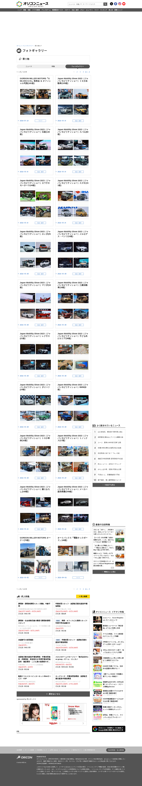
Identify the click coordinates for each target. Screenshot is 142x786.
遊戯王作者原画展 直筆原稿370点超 (110, 459)
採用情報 (112, 750)
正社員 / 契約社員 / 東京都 (71, 662)
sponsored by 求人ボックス (26, 699)
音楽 (29, 10)
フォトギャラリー (28, 46)
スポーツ (67, 10)
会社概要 (19, 750)
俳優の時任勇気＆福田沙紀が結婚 (109, 448)
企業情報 (121, 750)
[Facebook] (115, 3)
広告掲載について (42, 750)
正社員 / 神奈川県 (34, 609)
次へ (86, 72)
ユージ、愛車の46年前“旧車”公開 (109, 442)
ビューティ (89, 10)
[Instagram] (119, 3)
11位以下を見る (110, 485)
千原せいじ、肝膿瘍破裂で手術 (109, 475)
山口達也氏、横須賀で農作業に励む (110, 432)
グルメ (82, 10)
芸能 (24, 10)
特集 (53, 66)
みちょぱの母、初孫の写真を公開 (109, 469)
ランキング (103, 10)
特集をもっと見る (109, 572)
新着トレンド (118, 10)
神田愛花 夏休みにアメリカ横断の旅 (110, 437)
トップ (20, 10)
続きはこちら (54, 694)
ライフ (97, 10)
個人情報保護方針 (90, 750)
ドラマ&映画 (36, 10)
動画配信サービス (57, 10)
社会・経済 (75, 10)
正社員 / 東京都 (34, 627)
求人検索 (84, 596)
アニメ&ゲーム (46, 10)
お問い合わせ (54, 750)
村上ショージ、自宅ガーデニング (109, 464)
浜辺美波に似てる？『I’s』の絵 (109, 453)
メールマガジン (65, 750)
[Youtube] (123, 3)
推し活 (111, 10)
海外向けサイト (77, 750)
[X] (111, 3)
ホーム (19, 46)
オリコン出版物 (29, 750)
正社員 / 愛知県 (71, 609)
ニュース (29, 66)
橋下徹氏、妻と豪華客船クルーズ (109, 480)
